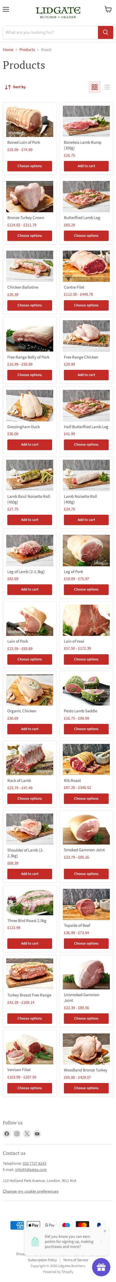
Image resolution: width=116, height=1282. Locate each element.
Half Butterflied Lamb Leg (86, 427)
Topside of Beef (77, 926)
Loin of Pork (17, 641)
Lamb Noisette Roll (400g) (80, 499)
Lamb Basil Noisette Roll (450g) (28, 499)
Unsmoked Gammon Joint (81, 998)
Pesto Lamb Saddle (80, 711)
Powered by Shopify (58, 1271)
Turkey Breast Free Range (29, 995)
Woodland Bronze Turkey (85, 1070)
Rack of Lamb (19, 781)
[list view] (107, 87)
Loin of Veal (74, 641)
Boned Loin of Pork (23, 142)
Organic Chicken (21, 711)
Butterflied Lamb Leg (82, 218)
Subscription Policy (42, 1260)
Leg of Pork (73, 572)
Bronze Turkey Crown (25, 218)
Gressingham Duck (23, 427)
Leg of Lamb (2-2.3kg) (26, 572)
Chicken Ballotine (22, 287)
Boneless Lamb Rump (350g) (82, 145)
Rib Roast (72, 781)
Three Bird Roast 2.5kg (26, 921)
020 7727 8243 (34, 1163)
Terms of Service (75, 1260)
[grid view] (94, 87)
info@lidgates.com (31, 1170)
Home (8, 49)
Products (27, 49)
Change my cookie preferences (31, 1191)
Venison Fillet (19, 1070)
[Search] (105, 32)
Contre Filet (74, 287)
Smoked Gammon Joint (84, 850)
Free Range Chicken (81, 357)
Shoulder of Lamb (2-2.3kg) (25, 853)
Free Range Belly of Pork (28, 357)
